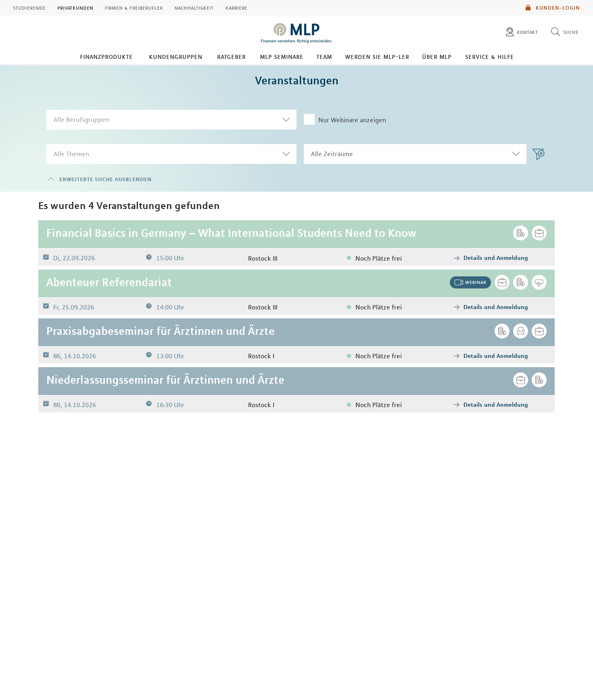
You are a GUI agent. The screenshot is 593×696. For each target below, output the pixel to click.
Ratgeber (231, 56)
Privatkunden (75, 7)
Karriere (236, 7)
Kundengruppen (175, 56)
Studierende (29, 7)
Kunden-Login (557, 7)
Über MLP (436, 56)
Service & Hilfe (489, 56)
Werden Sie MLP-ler (377, 56)
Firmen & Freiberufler (134, 7)
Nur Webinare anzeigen (352, 120)
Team (324, 56)
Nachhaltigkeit (194, 7)
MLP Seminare (281, 56)
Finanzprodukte (106, 56)
